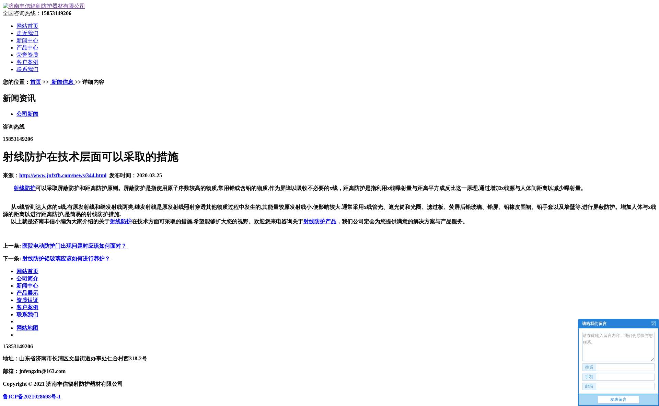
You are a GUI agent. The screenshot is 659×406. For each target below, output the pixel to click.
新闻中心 (27, 286)
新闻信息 (62, 82)
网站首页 (27, 271)
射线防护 (25, 188)
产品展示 (27, 293)
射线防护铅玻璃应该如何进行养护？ (66, 258)
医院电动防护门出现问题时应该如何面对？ (74, 246)
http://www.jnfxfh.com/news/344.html (62, 175)
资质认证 (27, 300)
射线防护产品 (319, 221)
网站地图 (27, 328)
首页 (35, 82)
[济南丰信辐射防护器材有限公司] (44, 6)
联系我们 (27, 314)
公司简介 (27, 278)
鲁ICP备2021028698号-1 (32, 396)
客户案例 (27, 307)
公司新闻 (27, 114)
